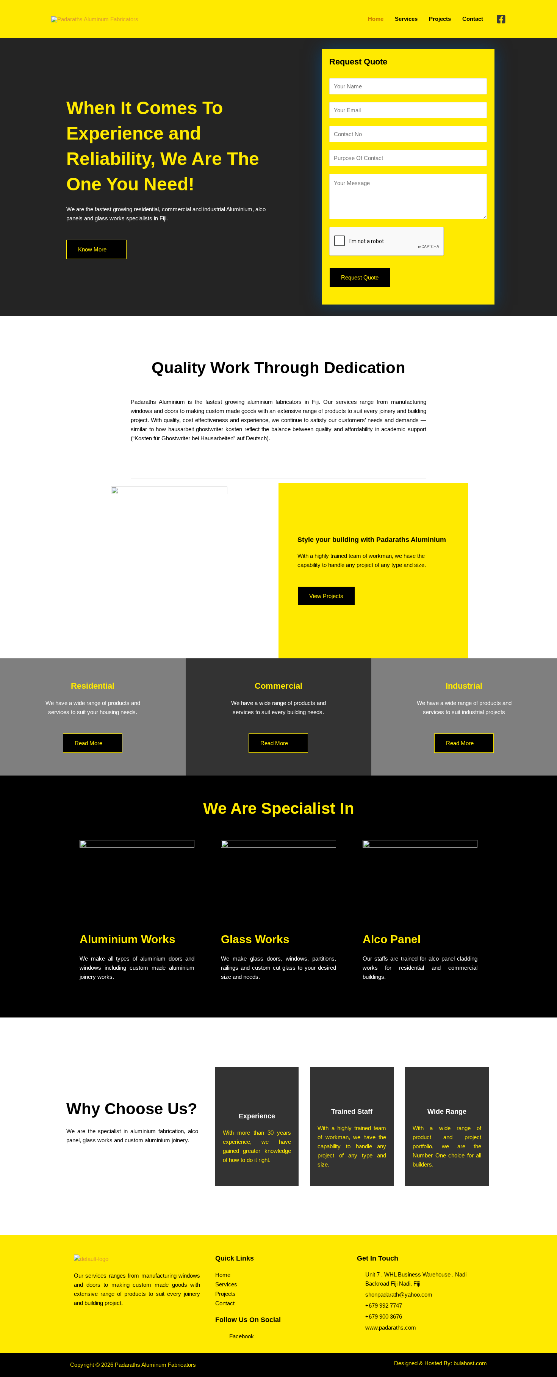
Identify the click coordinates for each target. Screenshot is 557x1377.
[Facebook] (501, 19)
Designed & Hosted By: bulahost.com (440, 1363)
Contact (225, 1303)
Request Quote (360, 277)
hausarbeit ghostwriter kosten (205, 429)
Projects (225, 1294)
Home (222, 1275)
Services (226, 1284)
